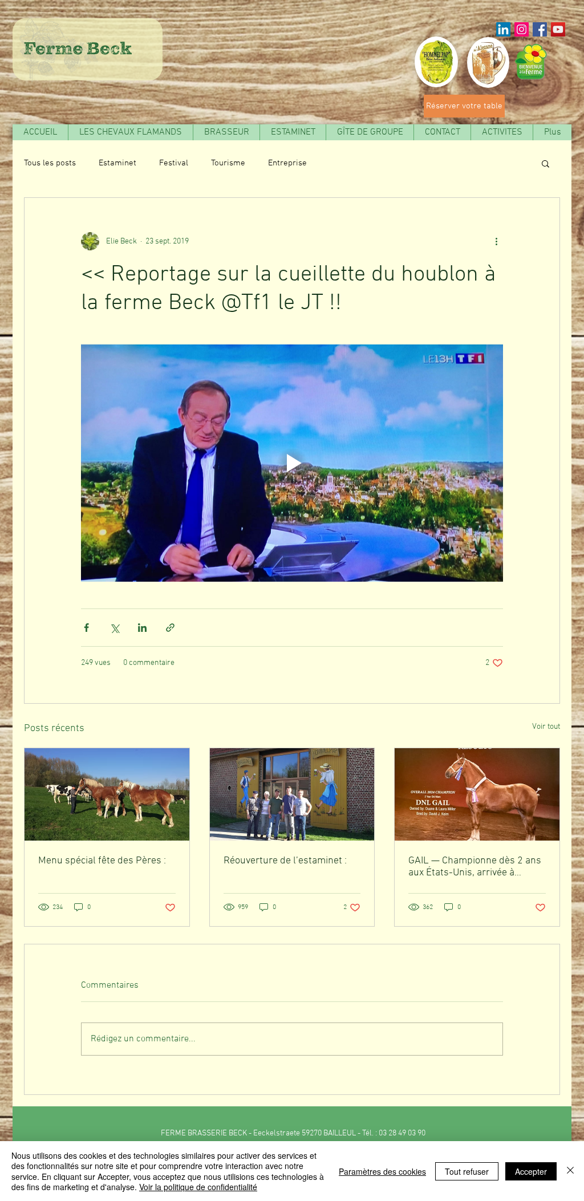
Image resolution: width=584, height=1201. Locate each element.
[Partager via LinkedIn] (142, 627)
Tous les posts (50, 163)
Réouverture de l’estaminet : (285, 861)
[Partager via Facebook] (86, 627)
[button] (369, 132)
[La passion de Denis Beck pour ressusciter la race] (477, 794)
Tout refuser (467, 1171)
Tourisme (228, 163)
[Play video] (292, 463)
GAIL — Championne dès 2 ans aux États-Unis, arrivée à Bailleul (474, 867)
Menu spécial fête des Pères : (102, 861)
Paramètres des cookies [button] (382, 1171)
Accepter (531, 1171)
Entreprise (287, 163)
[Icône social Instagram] (521, 29)
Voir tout (546, 727)
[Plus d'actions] (496, 241)
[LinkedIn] (503, 29)
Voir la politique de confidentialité (198, 1186)
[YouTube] (558, 29)
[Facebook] (540, 29)
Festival (173, 163)
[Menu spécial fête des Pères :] (107, 794)
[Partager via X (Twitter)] (114, 627)
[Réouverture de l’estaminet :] (292, 794)
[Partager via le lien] (170, 627)
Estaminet (117, 163)
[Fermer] (570, 1171)
